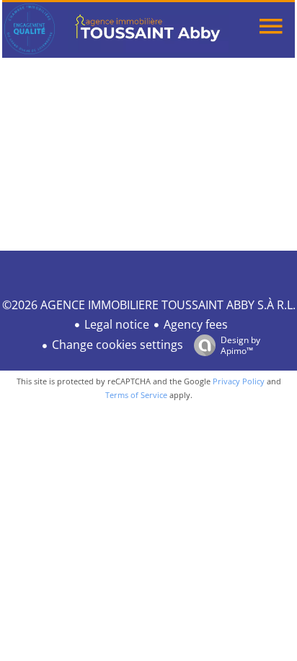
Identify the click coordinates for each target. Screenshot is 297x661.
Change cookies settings (117, 345)
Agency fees (196, 324)
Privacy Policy (239, 381)
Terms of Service (136, 394)
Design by (240, 345)
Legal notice (116, 324)
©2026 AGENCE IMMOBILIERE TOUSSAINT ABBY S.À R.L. (149, 305)
